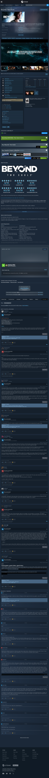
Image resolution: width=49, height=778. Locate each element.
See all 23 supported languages (30, 86)
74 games (5, 489)
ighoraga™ (6, 556)
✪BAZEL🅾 (6, 525)
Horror (38, 38)
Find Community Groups (6, 122)
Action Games (7, 8)
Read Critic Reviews (11, 266)
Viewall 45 (36, 93)
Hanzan (5, 467)
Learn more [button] (44, 133)
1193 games (6, 437)
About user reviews (13, 282)
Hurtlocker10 (6, 415)
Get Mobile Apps (35, 754)
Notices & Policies (25, 756)
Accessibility (24, 754)
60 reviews (5, 526)
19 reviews (5, 416)
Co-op (31, 38)
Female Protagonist (18, 38)
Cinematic (23, 38)
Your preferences (20, 282)
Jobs (14, 754)
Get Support (35, 756)
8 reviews (10, 557)
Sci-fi (40, 38)
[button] (2, 5)
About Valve (15, 752)
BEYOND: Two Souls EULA (6, 100)
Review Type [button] (4, 299)
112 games (5, 557)
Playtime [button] (31, 299)
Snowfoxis (6, 380)
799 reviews (10, 312)
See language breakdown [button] (5, 282)
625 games (5, 381)
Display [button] (36, 299)
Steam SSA (4, 754)
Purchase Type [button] (11, 299)
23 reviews (10, 489)
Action (6, 105)
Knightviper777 (7, 347)
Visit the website (5, 111)
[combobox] (36, 5)
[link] (36, 158)
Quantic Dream (21, 34)
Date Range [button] (25, 299)
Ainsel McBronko (7, 436)
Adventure (13, 38)
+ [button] (42, 38)
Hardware (15, 756)
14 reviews (10, 381)
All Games (2, 8)
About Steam (4, 752)
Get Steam (34, 752)
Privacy (23, 752)
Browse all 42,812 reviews (24, 737)
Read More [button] (45, 369)
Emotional (34, 38)
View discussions (5, 121)
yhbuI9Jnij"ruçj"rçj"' (8, 505)
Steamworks (4, 756)
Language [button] (18, 299)
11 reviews (5, 468)
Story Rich (9, 38)
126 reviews (11, 437)
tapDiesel (5, 488)
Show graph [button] (44, 299)
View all (46, 269)
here (22, 273)
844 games (5, 312)
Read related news (5, 119)
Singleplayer (28, 38)
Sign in (2, 73)
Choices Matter (4, 38)
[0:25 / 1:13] (24, 52)
